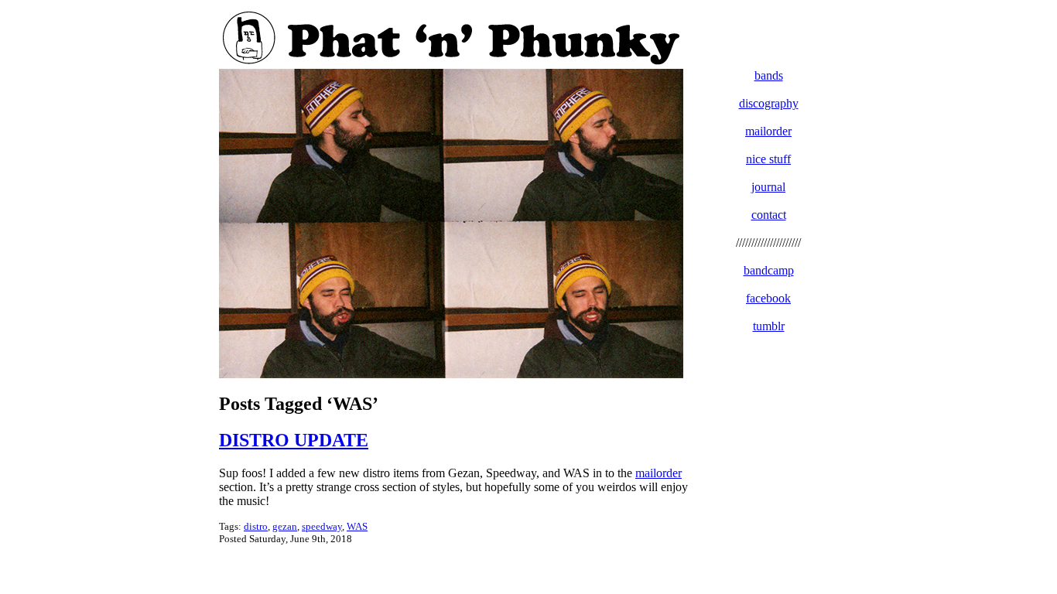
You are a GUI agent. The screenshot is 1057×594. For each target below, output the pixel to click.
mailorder (658, 473)
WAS (357, 526)
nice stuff (768, 159)
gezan (284, 526)
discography (769, 103)
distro (256, 526)
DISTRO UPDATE (293, 440)
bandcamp (769, 270)
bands (768, 75)
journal (768, 186)
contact (768, 214)
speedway (322, 526)
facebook (768, 298)
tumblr (769, 326)
